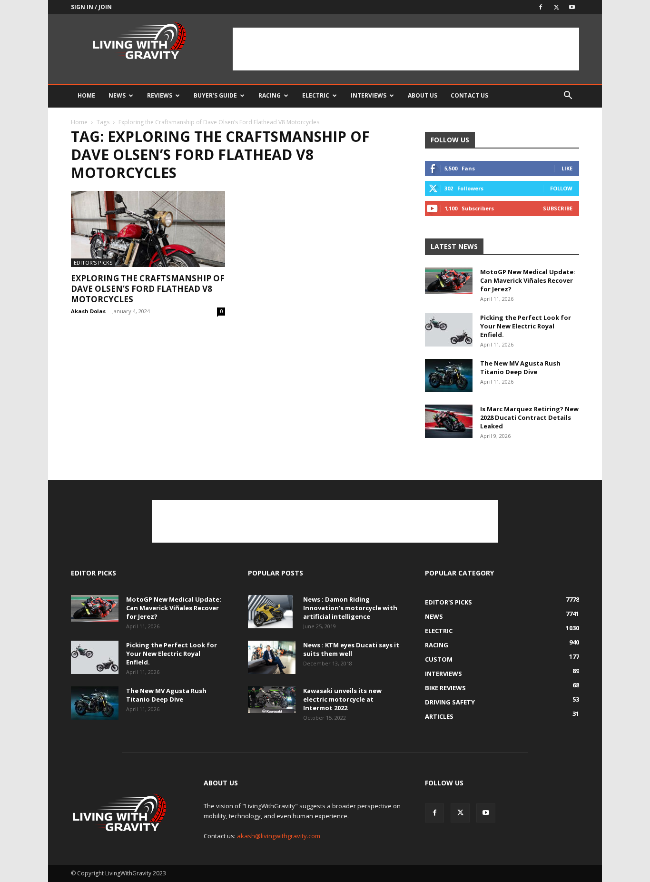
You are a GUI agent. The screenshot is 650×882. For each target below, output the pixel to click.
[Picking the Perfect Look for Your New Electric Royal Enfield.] (449, 330)
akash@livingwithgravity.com (278, 836)
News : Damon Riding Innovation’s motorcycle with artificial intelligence (350, 608)
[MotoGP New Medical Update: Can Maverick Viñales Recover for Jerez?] (449, 281)
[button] (567, 96)
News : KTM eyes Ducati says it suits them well (351, 649)
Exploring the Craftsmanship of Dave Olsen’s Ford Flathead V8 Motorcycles (148, 289)
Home (86, 95)
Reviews (159, 95)
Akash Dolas (88, 311)
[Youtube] (572, 7)
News (117, 95)
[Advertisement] (406, 49)
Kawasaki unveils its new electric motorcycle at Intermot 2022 (342, 699)
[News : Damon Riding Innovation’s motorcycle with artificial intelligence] (270, 611)
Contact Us (469, 95)
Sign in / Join (91, 7)
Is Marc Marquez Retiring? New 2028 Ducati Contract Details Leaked (529, 417)
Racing (269, 95)
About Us (422, 95)
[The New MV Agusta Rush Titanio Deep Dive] (449, 375)
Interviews (368, 95)
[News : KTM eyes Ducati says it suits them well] (271, 657)
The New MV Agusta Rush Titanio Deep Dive (520, 367)
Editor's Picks (93, 262)
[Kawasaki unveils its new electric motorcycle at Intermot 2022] (271, 699)
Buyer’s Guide (215, 95)
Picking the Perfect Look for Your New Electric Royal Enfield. (525, 326)
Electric (315, 95)
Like (566, 168)
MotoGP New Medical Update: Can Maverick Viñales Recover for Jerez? (527, 280)
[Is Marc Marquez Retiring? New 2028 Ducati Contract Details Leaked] (449, 421)
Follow (561, 188)
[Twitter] (556, 7)
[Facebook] (540, 7)
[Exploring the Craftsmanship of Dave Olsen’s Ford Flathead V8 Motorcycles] (148, 229)
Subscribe (557, 208)
